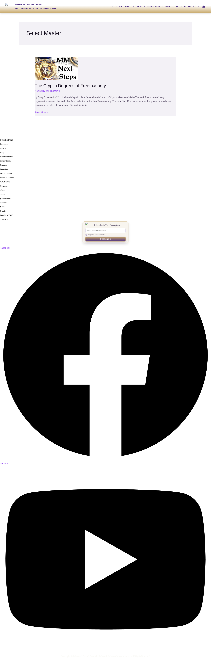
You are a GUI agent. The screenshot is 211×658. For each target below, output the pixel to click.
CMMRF (4, 219)
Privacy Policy (6, 173)
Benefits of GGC (6, 215)
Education (4, 169)
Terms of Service (7, 177)
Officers (3, 194)
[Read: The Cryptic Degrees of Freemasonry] (56, 68)
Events (2, 211)
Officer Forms (5, 160)
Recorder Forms (6, 156)
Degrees (3, 165)
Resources (4, 144)
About (2, 190)
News (38, 91)
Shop (2, 152)
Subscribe (105, 239)
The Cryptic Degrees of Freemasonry (70, 85)
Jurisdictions (5, 198)
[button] (133, 6)
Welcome (3, 185)
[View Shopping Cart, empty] (204, 6)
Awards (3, 148)
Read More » (41, 112)
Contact (3, 202)
